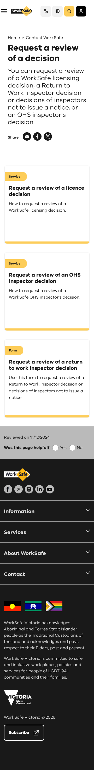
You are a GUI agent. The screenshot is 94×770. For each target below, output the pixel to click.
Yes (63, 447)
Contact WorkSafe (44, 38)
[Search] (69, 11)
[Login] (81, 11)
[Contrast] (57, 11)
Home (14, 38)
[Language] (45, 11)
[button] (4, 10)
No (80, 447)
